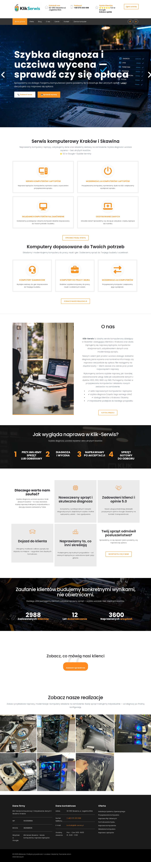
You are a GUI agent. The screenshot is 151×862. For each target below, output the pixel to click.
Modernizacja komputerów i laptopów (108, 181)
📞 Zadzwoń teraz (25, 90)
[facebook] (130, 21)
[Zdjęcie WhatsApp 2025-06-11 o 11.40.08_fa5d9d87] (95, 733)
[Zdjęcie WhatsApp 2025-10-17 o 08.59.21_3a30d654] (95, 772)
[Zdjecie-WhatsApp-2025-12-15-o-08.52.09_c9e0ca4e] (56, 733)
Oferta (31, 21)
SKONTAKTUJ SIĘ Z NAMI (118, 554)
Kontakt (66, 21)
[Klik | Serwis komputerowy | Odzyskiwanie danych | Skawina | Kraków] (26, 8)
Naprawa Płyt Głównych (107, 818)
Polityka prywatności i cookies (38, 854)
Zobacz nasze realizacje (75, 301)
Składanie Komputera (106, 829)
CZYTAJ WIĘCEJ (107, 413)
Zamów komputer (80, 21)
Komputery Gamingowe (32, 280)
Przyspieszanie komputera (108, 815)
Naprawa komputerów (107, 825)
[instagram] (136, 21)
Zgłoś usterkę (131, 7)
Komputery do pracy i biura (75, 280)
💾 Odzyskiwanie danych (51, 90)
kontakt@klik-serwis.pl (75, 825)
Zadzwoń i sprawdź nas (75, 668)
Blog (40, 21)
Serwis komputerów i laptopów (43, 181)
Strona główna (20, 21)
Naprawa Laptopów (106, 833)
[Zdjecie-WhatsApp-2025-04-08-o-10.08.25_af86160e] (56, 772)
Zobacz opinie (105, 12)
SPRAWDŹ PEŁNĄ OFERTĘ (75, 238)
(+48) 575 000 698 (74, 818)
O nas (48, 21)
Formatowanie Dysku (106, 822)
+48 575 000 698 (81, 7)
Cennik (56, 21)
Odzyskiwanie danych (108, 216)
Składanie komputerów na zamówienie (43, 216)
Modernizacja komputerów (117, 280)
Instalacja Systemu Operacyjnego (111, 811)
